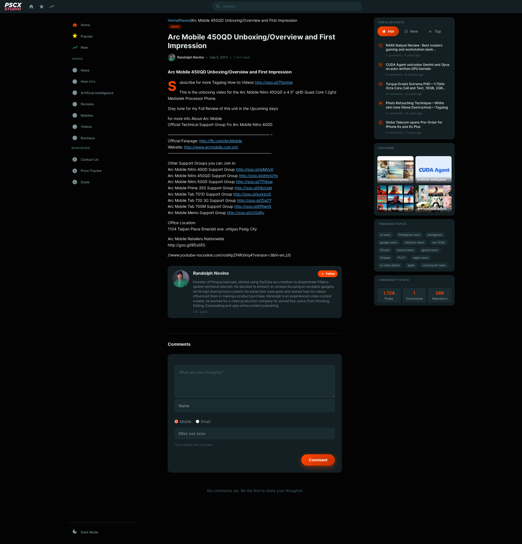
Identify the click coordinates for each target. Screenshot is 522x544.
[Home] (31, 6)
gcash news (430, 250)
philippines (435, 235)
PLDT (401, 257)
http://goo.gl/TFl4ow (254, 181)
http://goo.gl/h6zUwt (253, 188)
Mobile (185, 421)
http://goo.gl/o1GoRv (245, 212)
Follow (330, 274)
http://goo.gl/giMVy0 (254, 169)
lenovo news (405, 250)
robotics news (414, 242)
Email (205, 421)
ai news (385, 235)
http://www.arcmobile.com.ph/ (211, 147)
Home (173, 20)
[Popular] (41, 6)
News (184, 20)
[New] (51, 6)
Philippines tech (409, 235)
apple (411, 265)
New (414, 31)
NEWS (175, 26)
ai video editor (390, 265)
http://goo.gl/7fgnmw (274, 82)
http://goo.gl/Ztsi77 (254, 200)
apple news (420, 257)
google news (388, 242)
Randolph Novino (190, 57)
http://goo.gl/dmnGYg (258, 175)
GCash (384, 250)
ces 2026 (438, 242)
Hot (391, 31)
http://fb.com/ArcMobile (220, 140)
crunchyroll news (434, 265)
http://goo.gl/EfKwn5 (252, 206)
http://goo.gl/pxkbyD (252, 194)
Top (437, 31)
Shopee (385, 257)
